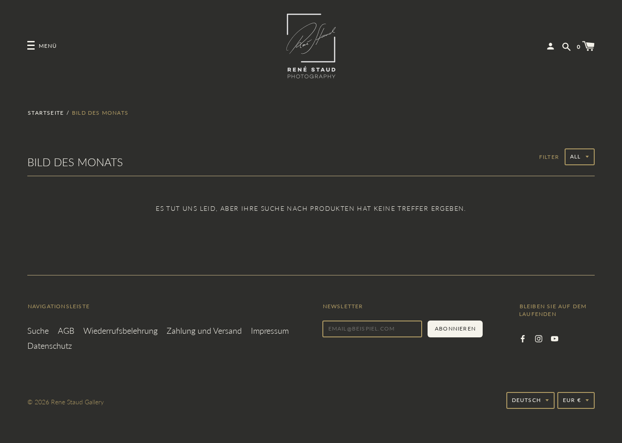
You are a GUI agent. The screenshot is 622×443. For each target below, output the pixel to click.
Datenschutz (49, 346)
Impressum (270, 331)
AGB (66, 331)
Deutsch (526, 400)
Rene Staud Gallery (77, 402)
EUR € (572, 400)
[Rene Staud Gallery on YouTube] (554, 337)
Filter (549, 156)
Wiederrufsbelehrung (120, 331)
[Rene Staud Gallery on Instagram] (538, 337)
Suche (38, 331)
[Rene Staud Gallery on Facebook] (522, 337)
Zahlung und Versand (204, 331)
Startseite (46, 112)
